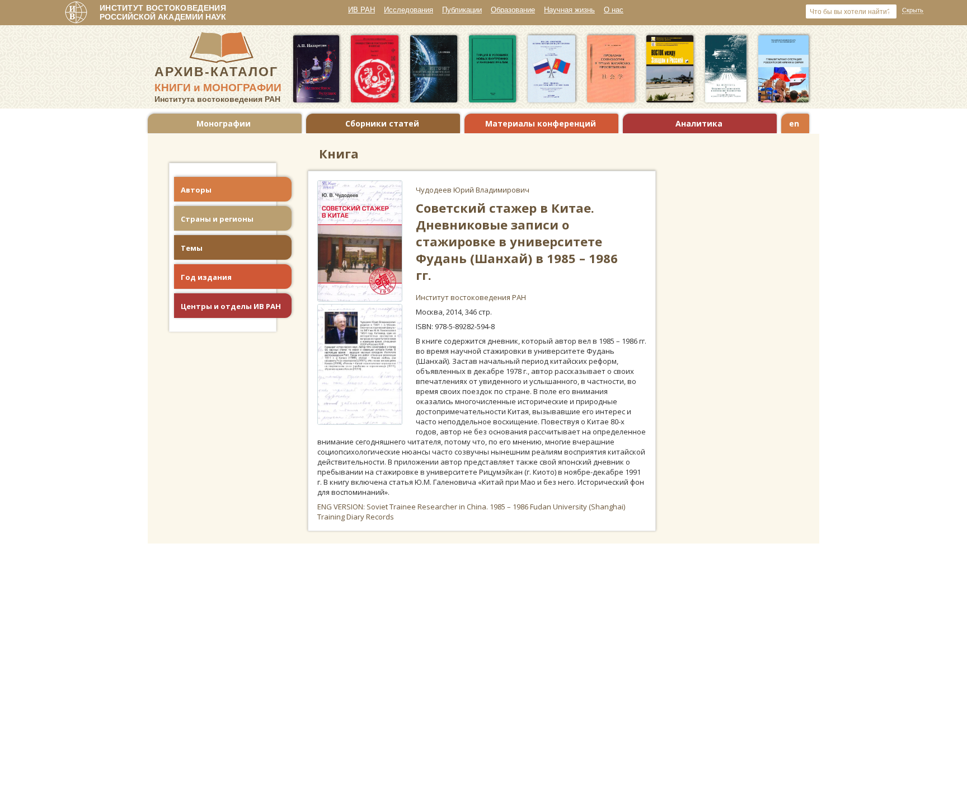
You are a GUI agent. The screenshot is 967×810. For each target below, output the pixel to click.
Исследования (408, 10)
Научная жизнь (569, 10)
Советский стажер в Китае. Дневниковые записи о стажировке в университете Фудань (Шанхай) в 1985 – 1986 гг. (517, 241)
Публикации (462, 10)
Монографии (223, 123)
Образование (513, 10)
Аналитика (698, 123)
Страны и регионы (217, 219)
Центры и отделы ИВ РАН (231, 306)
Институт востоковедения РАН (471, 297)
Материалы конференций (540, 123)
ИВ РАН (361, 10)
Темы (192, 248)
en (794, 123)
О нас (613, 10)
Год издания (206, 277)
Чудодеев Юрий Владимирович (472, 190)
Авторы (196, 190)
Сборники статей (382, 123)
